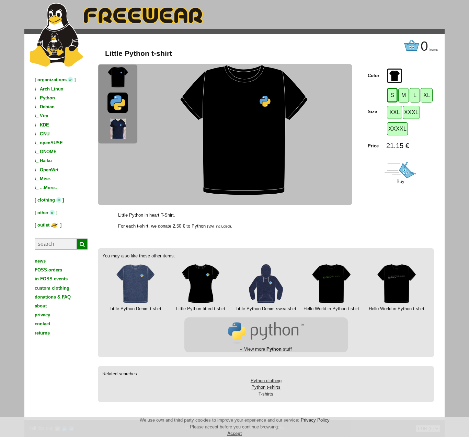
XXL (394, 112)
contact (42, 323)
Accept (234, 433)
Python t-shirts (266, 387)
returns (42, 333)
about (41, 305)
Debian (47, 106)
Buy (400, 181)
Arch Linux (51, 89)
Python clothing (266, 380)
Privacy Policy (315, 420)
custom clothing (52, 288)
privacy (42, 314)
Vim (44, 115)
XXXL (411, 112)
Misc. (45, 178)
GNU (44, 133)
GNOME (48, 151)
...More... (49, 187)
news (40, 261)
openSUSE (51, 142)
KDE (44, 125)
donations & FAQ (53, 297)
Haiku (46, 160)
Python (47, 97)
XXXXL (397, 129)
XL (426, 95)
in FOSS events (51, 278)
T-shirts (266, 394)
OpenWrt (49, 169)
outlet (44, 225)
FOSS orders (48, 269)
